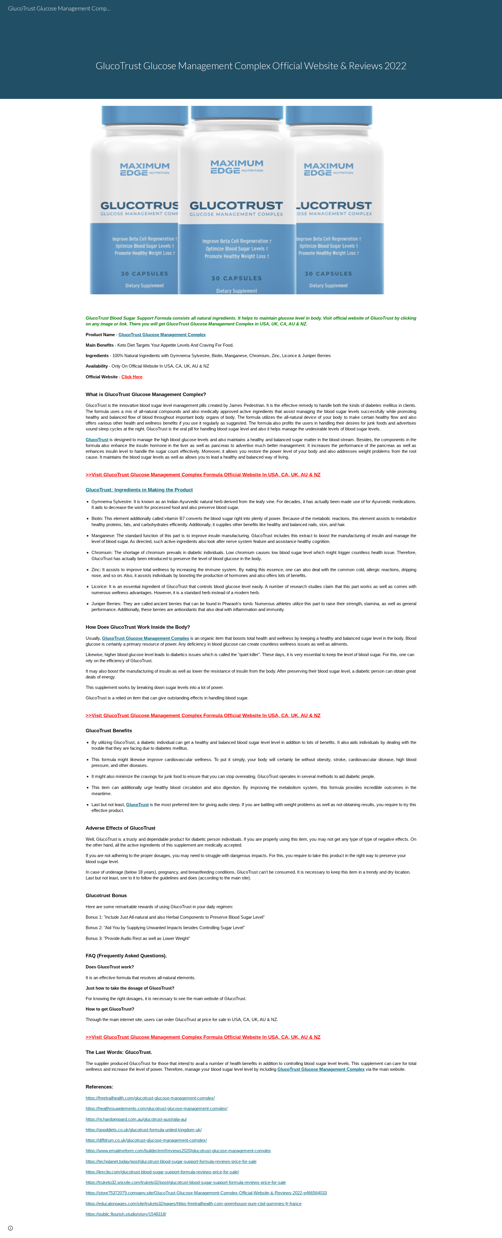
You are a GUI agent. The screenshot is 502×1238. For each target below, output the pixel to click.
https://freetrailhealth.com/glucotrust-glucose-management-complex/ (150, 1098)
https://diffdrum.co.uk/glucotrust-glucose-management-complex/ (146, 1140)
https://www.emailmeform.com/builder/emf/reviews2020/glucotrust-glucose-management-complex (178, 1150)
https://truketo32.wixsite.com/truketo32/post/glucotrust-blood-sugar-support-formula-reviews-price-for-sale (186, 1182)
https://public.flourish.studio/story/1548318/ (126, 1214)
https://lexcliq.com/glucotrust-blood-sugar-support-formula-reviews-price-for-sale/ (162, 1172)
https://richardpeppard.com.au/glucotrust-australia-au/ (136, 1119)
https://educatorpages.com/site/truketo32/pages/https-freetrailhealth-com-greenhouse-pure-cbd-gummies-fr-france (194, 1203)
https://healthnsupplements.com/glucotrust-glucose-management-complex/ (156, 1108)
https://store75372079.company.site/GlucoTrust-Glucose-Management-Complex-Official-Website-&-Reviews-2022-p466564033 (206, 1193)
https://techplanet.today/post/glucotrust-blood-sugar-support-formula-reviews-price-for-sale (171, 1161)
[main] (251, 49)
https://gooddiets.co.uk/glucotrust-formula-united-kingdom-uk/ (144, 1129)
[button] (10, 1228)
